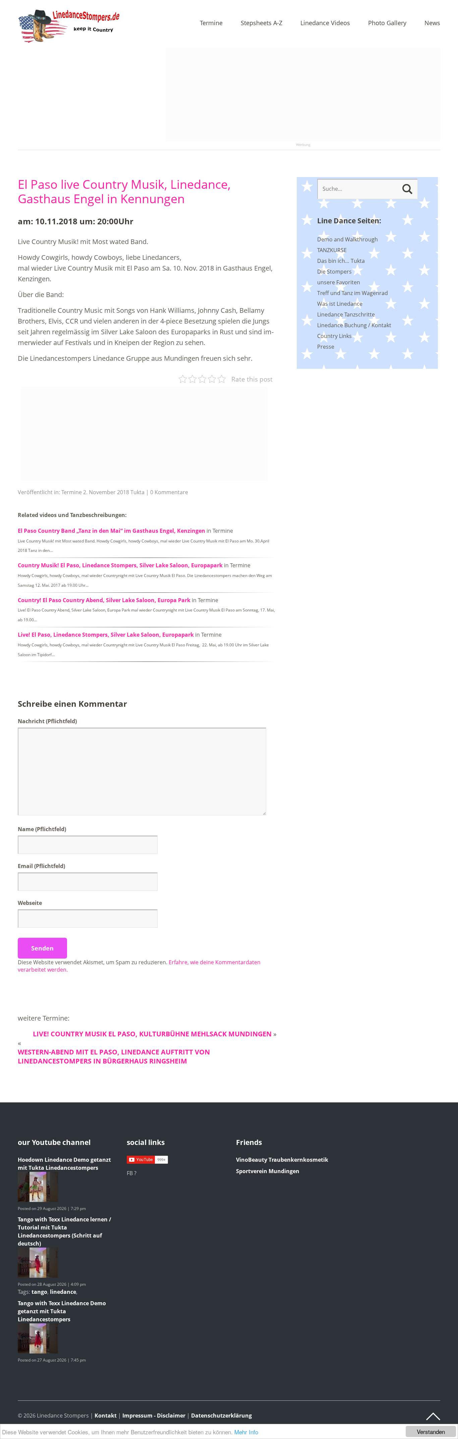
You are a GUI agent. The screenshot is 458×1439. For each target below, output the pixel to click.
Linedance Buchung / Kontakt (354, 325)
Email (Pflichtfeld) (41, 866)
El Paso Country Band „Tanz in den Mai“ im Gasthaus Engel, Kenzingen (111, 530)
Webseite (30, 903)
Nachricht (47, 721)
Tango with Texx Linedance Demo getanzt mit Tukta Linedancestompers (62, 1311)
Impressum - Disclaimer (153, 1415)
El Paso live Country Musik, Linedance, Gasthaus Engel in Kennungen (124, 191)
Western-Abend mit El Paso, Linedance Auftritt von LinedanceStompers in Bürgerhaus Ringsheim (114, 1056)
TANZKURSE (332, 250)
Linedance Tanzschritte (346, 314)
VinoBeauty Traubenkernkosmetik (282, 1159)
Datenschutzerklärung (221, 1415)
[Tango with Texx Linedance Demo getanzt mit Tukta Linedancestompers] (38, 1351)
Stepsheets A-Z (261, 23)
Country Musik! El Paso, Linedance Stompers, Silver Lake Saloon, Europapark (120, 565)
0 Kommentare (169, 492)
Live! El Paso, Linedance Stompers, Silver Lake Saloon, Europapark (106, 634)
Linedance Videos (325, 23)
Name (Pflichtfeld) (42, 829)
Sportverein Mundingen (267, 1171)
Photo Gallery (387, 23)
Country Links (334, 336)
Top (433, 1417)
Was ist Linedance (339, 303)
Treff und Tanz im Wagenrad (352, 293)
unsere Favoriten (338, 282)
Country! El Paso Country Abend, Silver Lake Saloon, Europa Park (104, 600)
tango (39, 1292)
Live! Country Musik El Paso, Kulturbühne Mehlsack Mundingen (152, 1033)
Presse (325, 346)
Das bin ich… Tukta (341, 261)
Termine (211, 23)
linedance (63, 1292)
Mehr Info (246, 1432)
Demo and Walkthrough (347, 239)
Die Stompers (334, 271)
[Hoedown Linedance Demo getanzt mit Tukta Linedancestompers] (38, 1200)
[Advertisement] (303, 94)
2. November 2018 (106, 492)
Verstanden (431, 1431)
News (432, 23)
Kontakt (106, 1415)
